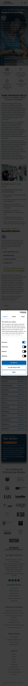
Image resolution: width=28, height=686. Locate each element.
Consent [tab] (5, 316)
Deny (14, 372)
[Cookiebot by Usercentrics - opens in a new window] (20, 312)
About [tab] (23, 316)
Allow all (14, 362)
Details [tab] (14, 316)
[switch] (24, 347)
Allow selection (14, 367)
